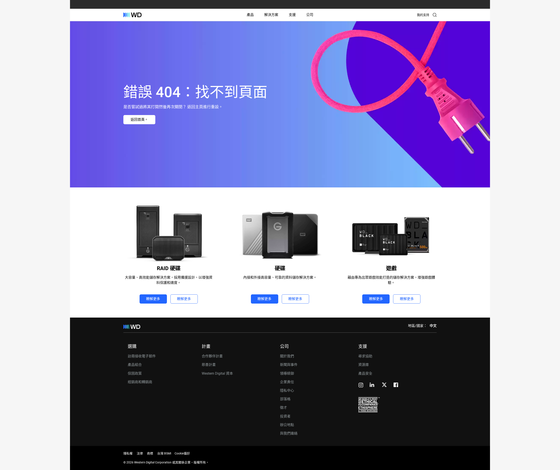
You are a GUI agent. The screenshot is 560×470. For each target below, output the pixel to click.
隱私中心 (287, 390)
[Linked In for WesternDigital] (372, 385)
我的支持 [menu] (423, 15)
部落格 (285, 399)
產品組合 (135, 365)
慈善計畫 (209, 365)
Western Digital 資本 (217, 373)
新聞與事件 (289, 365)
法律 (140, 453)
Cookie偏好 (182, 453)
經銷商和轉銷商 (140, 382)
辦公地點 (287, 425)
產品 (250, 15)
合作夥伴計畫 (212, 356)
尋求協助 (365, 356)
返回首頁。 (139, 119)
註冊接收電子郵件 (142, 356)
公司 (309, 15)
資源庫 (363, 365)
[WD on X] (384, 385)
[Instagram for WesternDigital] (361, 385)
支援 (292, 15)
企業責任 (287, 382)
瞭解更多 (153, 299)
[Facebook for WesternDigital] (396, 385)
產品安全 (365, 373)
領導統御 (287, 373)
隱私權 (128, 453)
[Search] (435, 15)
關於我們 (287, 356)
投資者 (285, 416)
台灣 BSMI (164, 453)
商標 (150, 453)
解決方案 (271, 15)
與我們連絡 (289, 433)
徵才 (283, 407)
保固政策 (135, 373)
